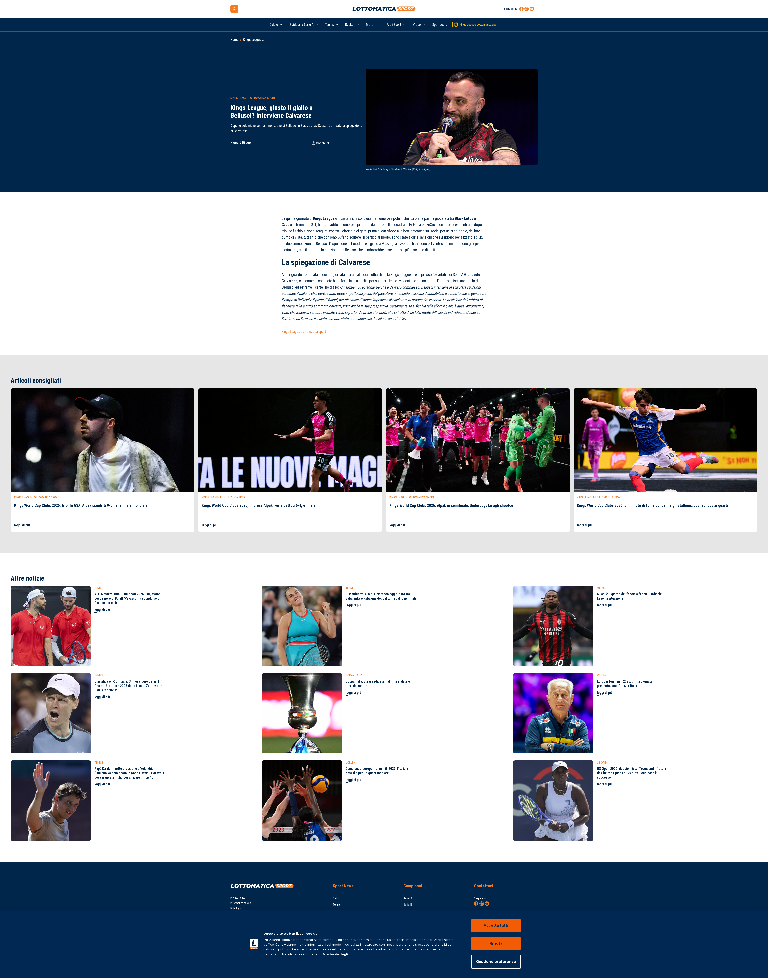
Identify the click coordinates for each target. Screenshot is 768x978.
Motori (370, 25)
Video (417, 25)
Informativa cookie (240, 902)
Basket (350, 25)
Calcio (273, 25)
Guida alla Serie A (301, 25)
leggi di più (22, 525)
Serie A (407, 898)
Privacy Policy (237, 897)
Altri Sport (394, 25)
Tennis (329, 25)
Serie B (407, 904)
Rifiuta (495, 943)
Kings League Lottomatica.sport (304, 332)
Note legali (236, 908)
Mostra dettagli (335, 954)
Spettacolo (439, 25)
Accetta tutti (496, 925)
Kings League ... (254, 40)
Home (234, 40)
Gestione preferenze (496, 961)
